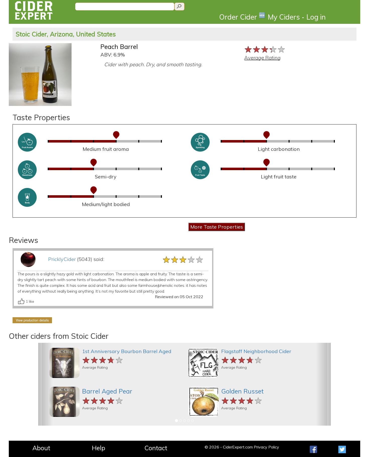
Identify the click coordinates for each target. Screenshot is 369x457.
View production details (32, 320)
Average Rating (262, 57)
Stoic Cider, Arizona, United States (66, 34)
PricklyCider (62, 259)
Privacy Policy (266, 446)
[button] (45, 384)
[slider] (265, 48)
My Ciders (284, 17)
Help (98, 448)
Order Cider (242, 17)
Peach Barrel (119, 46)
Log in (316, 17)
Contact (155, 448)
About (41, 448)
